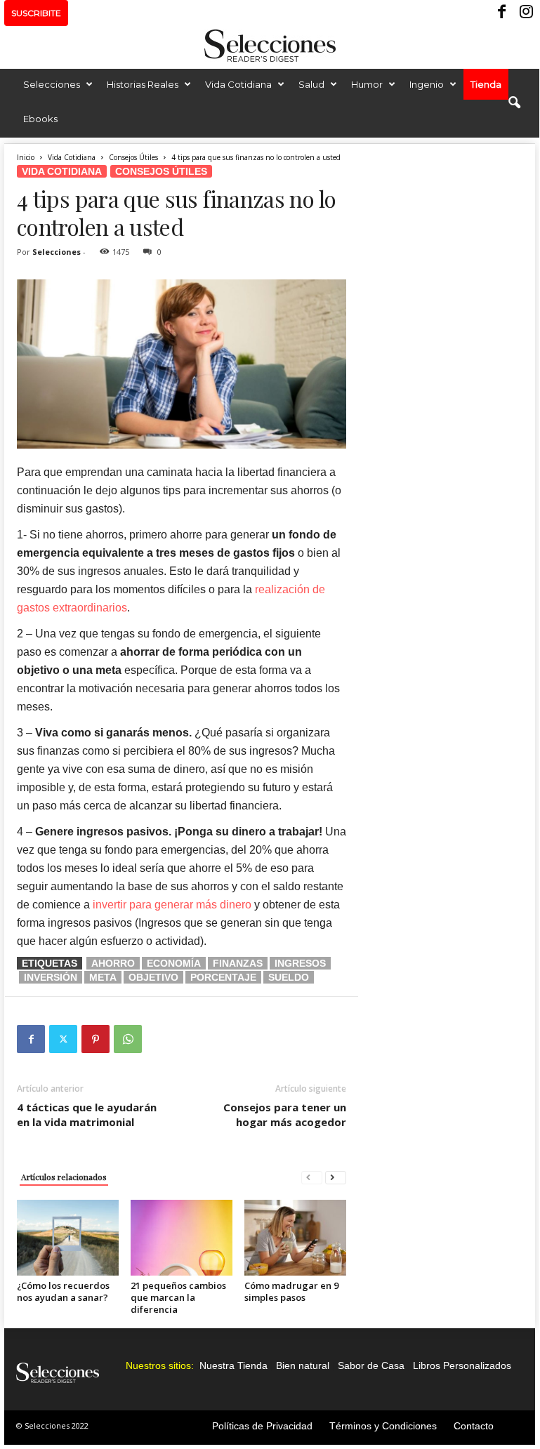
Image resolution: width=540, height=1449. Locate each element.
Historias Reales (142, 84)
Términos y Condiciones (383, 1425)
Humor (367, 84)
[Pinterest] (95, 1039)
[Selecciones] (269, 45)
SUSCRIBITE (36, 13)
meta (103, 977)
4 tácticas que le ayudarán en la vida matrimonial (87, 1114)
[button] (514, 103)
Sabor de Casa (371, 1365)
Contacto (474, 1425)
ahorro (113, 963)
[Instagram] (524, 13)
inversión (50, 977)
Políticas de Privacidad (262, 1425)
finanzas (238, 963)
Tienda (485, 84)
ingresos (300, 963)
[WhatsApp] (128, 1039)
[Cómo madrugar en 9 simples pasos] (295, 1238)
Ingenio (426, 84)
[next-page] (335, 1177)
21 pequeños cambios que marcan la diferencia (178, 1297)
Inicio (25, 157)
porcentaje (223, 977)
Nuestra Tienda (233, 1365)
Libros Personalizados (462, 1365)
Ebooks (40, 118)
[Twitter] (63, 1039)
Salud (311, 84)
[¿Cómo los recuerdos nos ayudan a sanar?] (68, 1238)
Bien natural (302, 1365)
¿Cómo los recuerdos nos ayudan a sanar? (63, 1291)
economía (174, 963)
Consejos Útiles (133, 157)
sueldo (288, 977)
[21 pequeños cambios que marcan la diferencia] (181, 1238)
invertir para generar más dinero (172, 905)
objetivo (153, 977)
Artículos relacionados (64, 1176)
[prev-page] (311, 1177)
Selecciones (51, 84)
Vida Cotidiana (238, 84)
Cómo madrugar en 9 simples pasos (291, 1291)
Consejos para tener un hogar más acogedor (284, 1114)
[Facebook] (502, 13)
